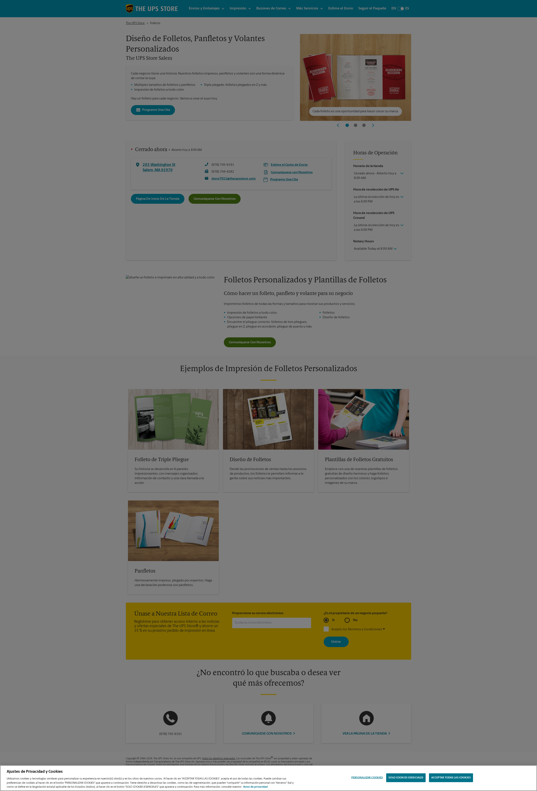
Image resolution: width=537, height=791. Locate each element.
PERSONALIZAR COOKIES (367, 777)
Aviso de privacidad (255, 786)
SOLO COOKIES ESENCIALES (405, 777)
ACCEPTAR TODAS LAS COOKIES (451, 777)
